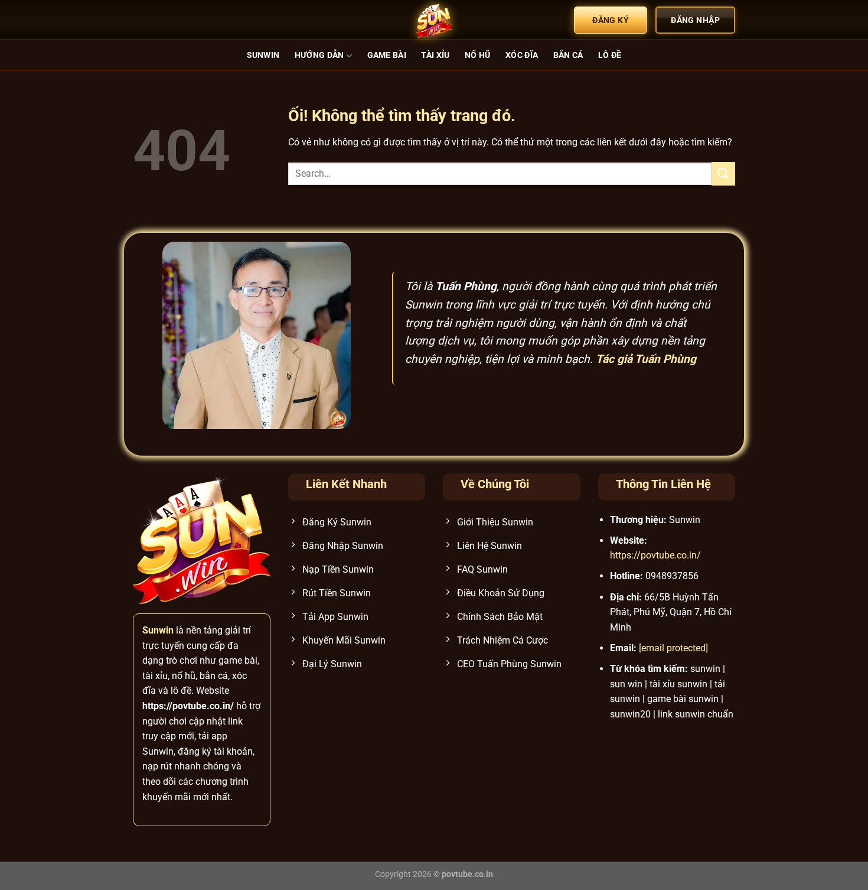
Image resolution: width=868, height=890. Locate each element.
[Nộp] (723, 173)
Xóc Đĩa (521, 55)
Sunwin (263, 55)
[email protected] (673, 648)
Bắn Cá (568, 55)
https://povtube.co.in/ (655, 555)
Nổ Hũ (477, 55)
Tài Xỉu (435, 55)
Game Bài (386, 55)
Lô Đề (609, 55)
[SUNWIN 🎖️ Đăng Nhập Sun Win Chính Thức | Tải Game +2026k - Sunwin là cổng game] (434, 20)
